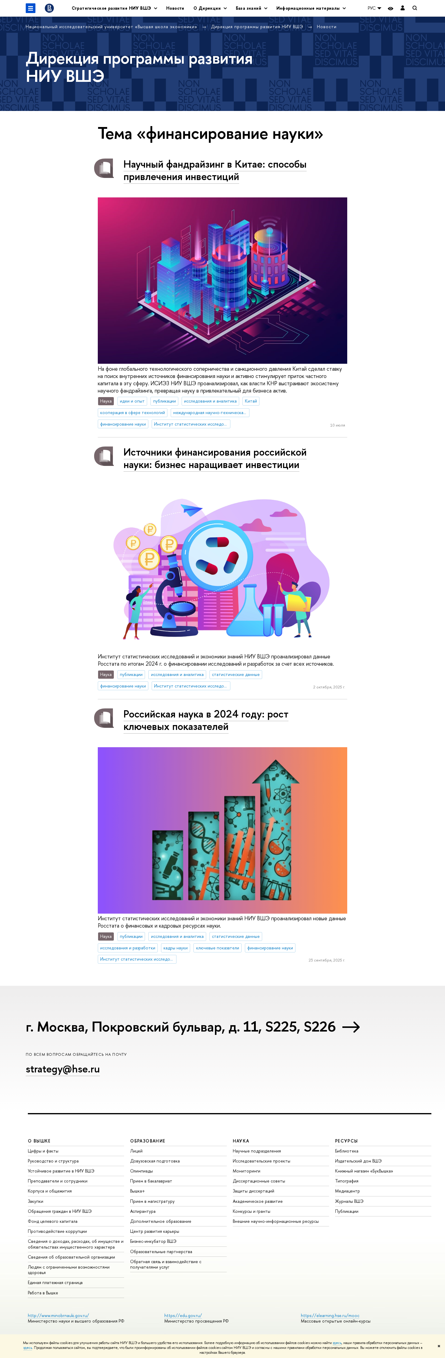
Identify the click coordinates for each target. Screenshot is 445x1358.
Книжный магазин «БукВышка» (364, 1171)
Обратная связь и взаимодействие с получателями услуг (165, 1264)
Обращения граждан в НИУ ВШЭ (60, 1211)
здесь (337, 1342)
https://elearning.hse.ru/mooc (330, 1315)
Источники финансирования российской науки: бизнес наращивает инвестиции (215, 458)
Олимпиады (141, 1171)
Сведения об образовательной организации (71, 1257)
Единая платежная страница (55, 1282)
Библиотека (346, 1151)
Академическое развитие (258, 1201)
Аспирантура (143, 1211)
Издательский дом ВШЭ (358, 1161)
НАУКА (241, 1141)
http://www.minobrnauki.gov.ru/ (58, 1315)
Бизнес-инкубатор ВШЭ (153, 1241)
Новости (175, 8)
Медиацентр (347, 1191)
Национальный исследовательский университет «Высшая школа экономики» (112, 26)
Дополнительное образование (160, 1221)
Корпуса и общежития (50, 1191)
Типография (346, 1181)
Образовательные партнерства (161, 1251)
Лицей (136, 1151)
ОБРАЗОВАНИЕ (147, 1141)
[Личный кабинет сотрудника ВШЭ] (402, 8)
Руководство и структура (53, 1161)
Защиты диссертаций (253, 1191)
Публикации (346, 1211)
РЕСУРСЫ (346, 1141)
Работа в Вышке (43, 1293)
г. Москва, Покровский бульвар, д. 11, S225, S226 (181, 1026)
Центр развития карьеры (154, 1231)
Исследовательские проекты (261, 1161)
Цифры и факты (43, 1151)
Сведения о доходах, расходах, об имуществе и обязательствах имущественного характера (76, 1243)
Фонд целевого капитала (52, 1221)
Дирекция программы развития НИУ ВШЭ (258, 26)
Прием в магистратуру (152, 1201)
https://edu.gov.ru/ (183, 1315)
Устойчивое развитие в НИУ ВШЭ (61, 1171)
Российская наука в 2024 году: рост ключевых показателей (206, 720)
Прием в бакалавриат (151, 1181)
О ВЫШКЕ (39, 1141)
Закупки (35, 1201)
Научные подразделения (257, 1151)
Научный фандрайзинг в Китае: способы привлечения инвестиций (215, 170)
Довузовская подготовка (155, 1161)
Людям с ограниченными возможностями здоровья (69, 1269)
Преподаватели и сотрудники (57, 1181)
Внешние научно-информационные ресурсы (276, 1221)
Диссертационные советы (259, 1181)
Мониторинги (246, 1171)
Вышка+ (137, 1191)
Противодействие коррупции (57, 1231)
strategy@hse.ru (63, 1069)
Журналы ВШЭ (349, 1201)
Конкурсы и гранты (251, 1211)
